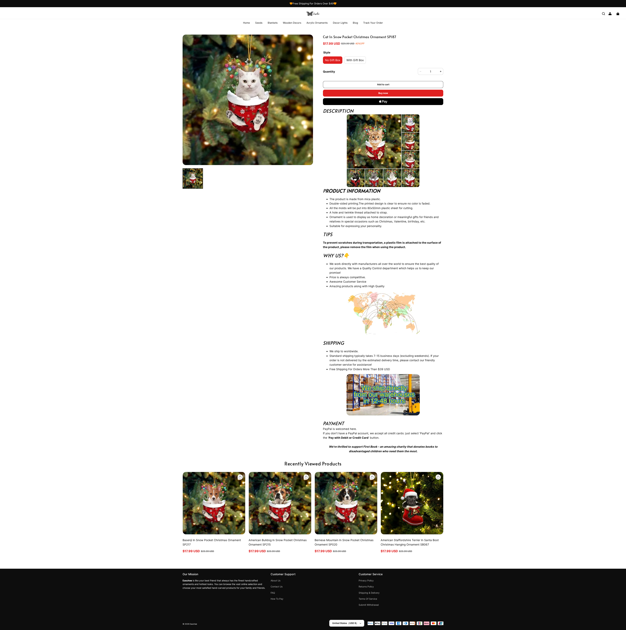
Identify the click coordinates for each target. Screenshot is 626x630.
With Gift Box (355, 60)
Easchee (193, 624)
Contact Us (277, 586)
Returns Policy (366, 586)
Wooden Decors (292, 22)
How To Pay (277, 599)
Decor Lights (340, 22)
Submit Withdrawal (369, 605)
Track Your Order (373, 22)
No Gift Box (332, 60)
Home (246, 22)
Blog (355, 22)
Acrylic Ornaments (317, 22)
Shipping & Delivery (369, 593)
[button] (603, 13)
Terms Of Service (368, 599)
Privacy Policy (366, 580)
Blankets (273, 22)
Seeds (258, 22)
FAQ (273, 593)
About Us (275, 580)
